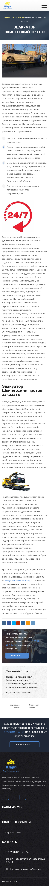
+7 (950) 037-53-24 (13, 731)
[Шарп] (7, 5)
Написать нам (23, 744)
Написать (15, 655)
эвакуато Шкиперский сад (17, 580)
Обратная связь (13, 832)
